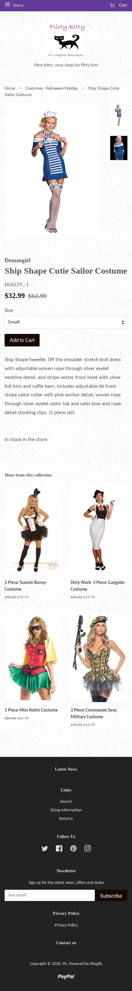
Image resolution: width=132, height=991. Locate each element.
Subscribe (111, 895)
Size (9, 310)
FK (65, 964)
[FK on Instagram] (87, 850)
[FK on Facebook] (59, 850)
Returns (66, 819)
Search (66, 801)
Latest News (66, 769)
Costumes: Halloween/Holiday (51, 88)
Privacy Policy (66, 925)
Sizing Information (66, 810)
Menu (18, 5)
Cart (122, 5)
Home (10, 88)
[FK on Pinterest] (73, 850)
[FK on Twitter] (44, 850)
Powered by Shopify (85, 964)
